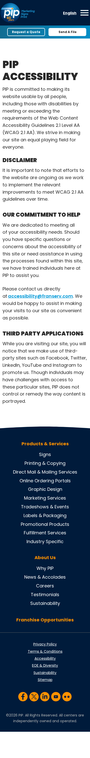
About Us (45, 557)
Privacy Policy (45, 644)
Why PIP (45, 568)
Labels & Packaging (45, 515)
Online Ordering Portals (45, 481)
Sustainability (45, 603)
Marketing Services (45, 498)
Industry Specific (45, 541)
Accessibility (45, 658)
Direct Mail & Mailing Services (45, 472)
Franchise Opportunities (45, 620)
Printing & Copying (45, 463)
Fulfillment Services (45, 533)
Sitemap (45, 679)
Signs (45, 454)
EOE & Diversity (45, 665)
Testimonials (45, 594)
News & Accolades (45, 577)
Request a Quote (26, 32)
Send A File (67, 32)
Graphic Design (45, 489)
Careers (45, 586)
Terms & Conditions (45, 651)
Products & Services (45, 444)
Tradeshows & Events (45, 507)
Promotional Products (45, 524)
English (69, 13)
